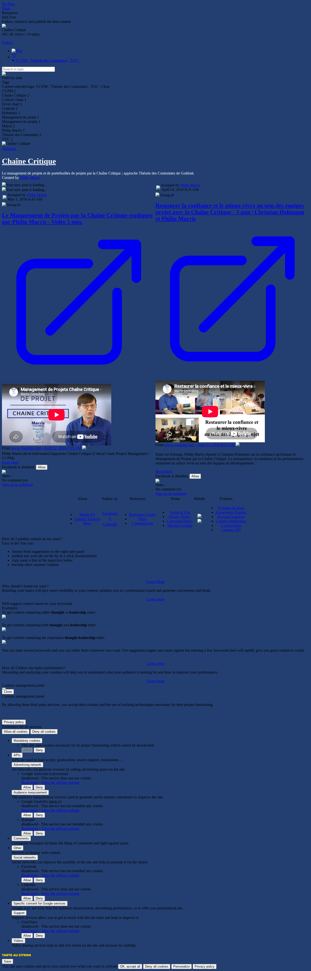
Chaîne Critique (29, 161)
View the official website (60, 782)
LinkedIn (110, 524)
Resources (10, 13)
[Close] (4, 688)
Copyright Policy (180, 521)
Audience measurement (30, 792)
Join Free (9, 17)
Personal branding (231, 517)
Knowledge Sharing (231, 512)
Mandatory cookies (27, 740)
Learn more (155, 599)
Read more (10, 462)
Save (7, 961)
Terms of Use (180, 512)
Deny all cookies (44, 731)
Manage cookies (179, 525)
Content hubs (231, 525)
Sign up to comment (17, 484)
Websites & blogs (231, 508)
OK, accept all (130, 966)
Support (19, 913)
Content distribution (231, 521)
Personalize (181, 966)
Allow (41, 467)
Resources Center (142, 514)
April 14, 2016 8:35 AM (216, 445)
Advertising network (27, 765)
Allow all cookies (15, 731)
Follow (7, 42)
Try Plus (8, 4)
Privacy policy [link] (14, 722)
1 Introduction (142, 523)
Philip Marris (30, 178)
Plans (6, 8)
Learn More (156, 582)
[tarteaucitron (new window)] (16, 957)
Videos (18, 941)
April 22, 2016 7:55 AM (63, 448)
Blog (87, 523)
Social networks (25, 857)
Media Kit (87, 514)
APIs (17, 755)
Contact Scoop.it (87, 519)
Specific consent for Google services (40, 903)
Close (8, 692)
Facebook (110, 513)
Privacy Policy (180, 517)
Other (17, 848)
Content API (231, 530)
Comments (21, 838)
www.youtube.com (26, 448)
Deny (39, 750)
